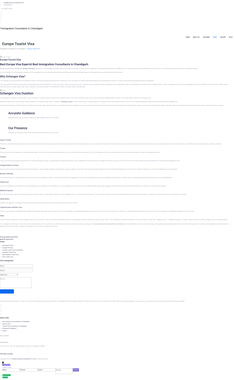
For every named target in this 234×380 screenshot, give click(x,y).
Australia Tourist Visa (9, 252)
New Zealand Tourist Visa (10, 254)
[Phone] (3, 377)
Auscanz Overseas (29, 68)
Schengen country (66, 101)
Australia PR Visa (7, 245)
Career (4, 331)
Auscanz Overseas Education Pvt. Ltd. (24, 359)
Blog (231, 37)
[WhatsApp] (3, 375)
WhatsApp (7, 375)
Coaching (206, 37)
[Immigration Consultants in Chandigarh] (21, 28)
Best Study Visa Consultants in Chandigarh (15, 321)
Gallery (223, 37)
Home (188, 37)
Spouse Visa (6, 324)
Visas (215, 37)
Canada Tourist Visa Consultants (12, 250)
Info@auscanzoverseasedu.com (13, 2)
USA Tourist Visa (7, 257)
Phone (6, 377)
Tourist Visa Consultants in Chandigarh (14, 326)
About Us (196, 37)
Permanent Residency (9, 328)
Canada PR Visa (7, 248)
